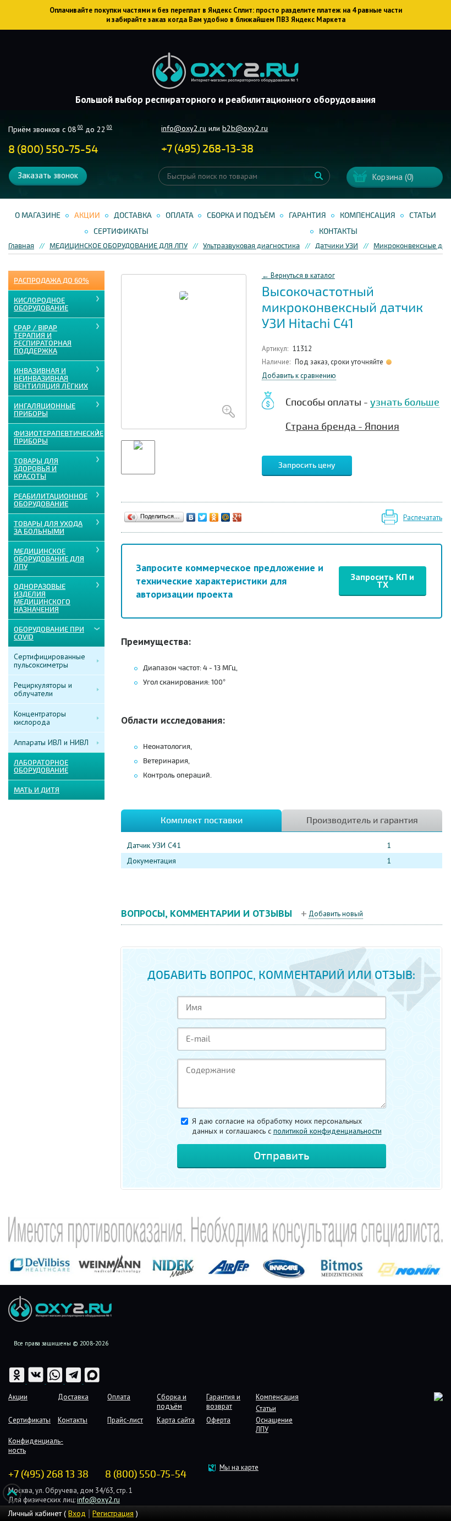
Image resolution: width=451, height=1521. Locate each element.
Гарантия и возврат (223, 1401)
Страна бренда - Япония (342, 426)
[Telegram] (74, 1381)
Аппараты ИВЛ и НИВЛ (51, 742)
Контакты (338, 231)
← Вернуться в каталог (298, 275)
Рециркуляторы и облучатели (43, 689)
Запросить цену (307, 465)
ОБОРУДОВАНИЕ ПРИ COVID (49, 633)
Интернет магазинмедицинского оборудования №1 (225, 71)
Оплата (180, 215)
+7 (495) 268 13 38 (48, 1474)
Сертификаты (121, 231)
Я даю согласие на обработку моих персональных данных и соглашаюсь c (287, 1126)
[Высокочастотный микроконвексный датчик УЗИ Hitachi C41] (184, 352)
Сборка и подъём (241, 215)
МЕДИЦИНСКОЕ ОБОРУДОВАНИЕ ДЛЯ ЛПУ (49, 559)
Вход (77, 1513)
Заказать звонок (48, 175)
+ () (207, 149)
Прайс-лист (125, 1420)
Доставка (133, 215)
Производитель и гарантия (362, 820)
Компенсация (367, 215)
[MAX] (92, 1381)
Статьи (422, 215)
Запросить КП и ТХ (382, 580)
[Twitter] (202, 517)
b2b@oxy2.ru (245, 128)
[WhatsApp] (55, 1381)
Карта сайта (176, 1420)
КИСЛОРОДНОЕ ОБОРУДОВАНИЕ (41, 304)
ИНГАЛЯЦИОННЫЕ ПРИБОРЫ (44, 410)
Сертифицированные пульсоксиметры (49, 661)
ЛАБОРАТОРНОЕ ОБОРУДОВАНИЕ (41, 766)
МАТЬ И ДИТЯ (36, 790)
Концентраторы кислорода (40, 718)
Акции (87, 215)
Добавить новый (336, 913)
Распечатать (422, 517)
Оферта (218, 1420)
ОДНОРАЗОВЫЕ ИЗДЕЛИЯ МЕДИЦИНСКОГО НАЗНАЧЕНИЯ (42, 598)
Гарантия (307, 215)
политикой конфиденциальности (327, 1131)
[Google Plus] (237, 517)
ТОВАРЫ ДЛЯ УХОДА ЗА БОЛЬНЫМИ (48, 527)
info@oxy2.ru (183, 128)
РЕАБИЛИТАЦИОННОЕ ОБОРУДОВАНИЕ (50, 500)
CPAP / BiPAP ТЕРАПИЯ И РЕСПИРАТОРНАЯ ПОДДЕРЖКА (43, 339)
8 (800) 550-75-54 (53, 149)
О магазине (38, 215)
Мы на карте (238, 1467)
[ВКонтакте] (191, 517)
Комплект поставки (202, 820)
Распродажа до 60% (51, 280)
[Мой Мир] (226, 517)
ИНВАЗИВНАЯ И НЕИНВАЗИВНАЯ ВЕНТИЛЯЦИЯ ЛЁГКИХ (51, 378)
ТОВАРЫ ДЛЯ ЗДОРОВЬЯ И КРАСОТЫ (36, 469)
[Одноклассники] (214, 517)
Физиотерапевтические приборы (58, 437)
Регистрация (113, 1513)
